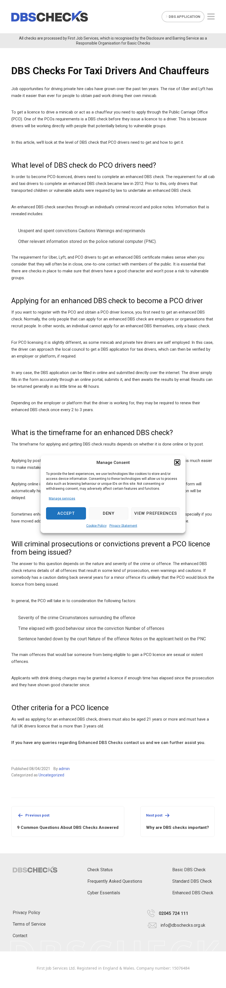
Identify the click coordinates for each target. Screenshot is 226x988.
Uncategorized (51, 775)
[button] (177, 462)
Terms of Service (29, 924)
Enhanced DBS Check (192, 892)
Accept (66, 513)
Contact (20, 935)
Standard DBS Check (192, 881)
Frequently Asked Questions (114, 881)
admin (64, 768)
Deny (108, 513)
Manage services (62, 498)
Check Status (100, 869)
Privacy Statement (123, 525)
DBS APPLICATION (184, 17)
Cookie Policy (96, 525)
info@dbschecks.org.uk (182, 925)
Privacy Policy (26, 912)
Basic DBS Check (189, 869)
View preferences (155, 513)
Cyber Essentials (103, 892)
